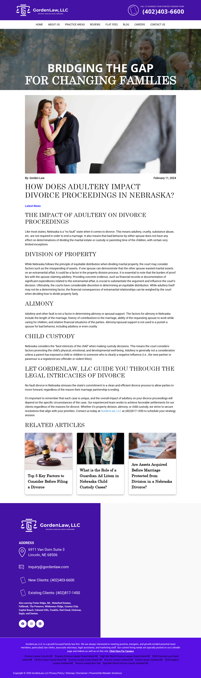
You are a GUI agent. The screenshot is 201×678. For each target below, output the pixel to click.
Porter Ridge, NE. (42, 603)
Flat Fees (112, 24)
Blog (126, 24)
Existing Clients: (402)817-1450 (54, 593)
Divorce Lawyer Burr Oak (88, 663)
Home (39, 24)
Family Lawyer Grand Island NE (50, 659)
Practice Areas (75, 24)
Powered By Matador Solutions (106, 673)
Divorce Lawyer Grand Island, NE (85, 659)
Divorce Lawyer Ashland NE (118, 659)
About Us (54, 24)
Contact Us (157, 24)
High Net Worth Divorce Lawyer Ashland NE (125, 663)
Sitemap (70, 673)
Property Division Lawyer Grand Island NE (76, 656)
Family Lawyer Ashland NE (149, 659)
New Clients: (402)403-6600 (51, 580)
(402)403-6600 (163, 11)
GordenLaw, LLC (111, 411)
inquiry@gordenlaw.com (48, 567)
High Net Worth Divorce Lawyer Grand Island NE (125, 656)
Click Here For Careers (121, 651)
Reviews (95, 24)
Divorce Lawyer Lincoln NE (39, 656)
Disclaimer (82, 673)
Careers (139, 24)
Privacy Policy (56, 673)
